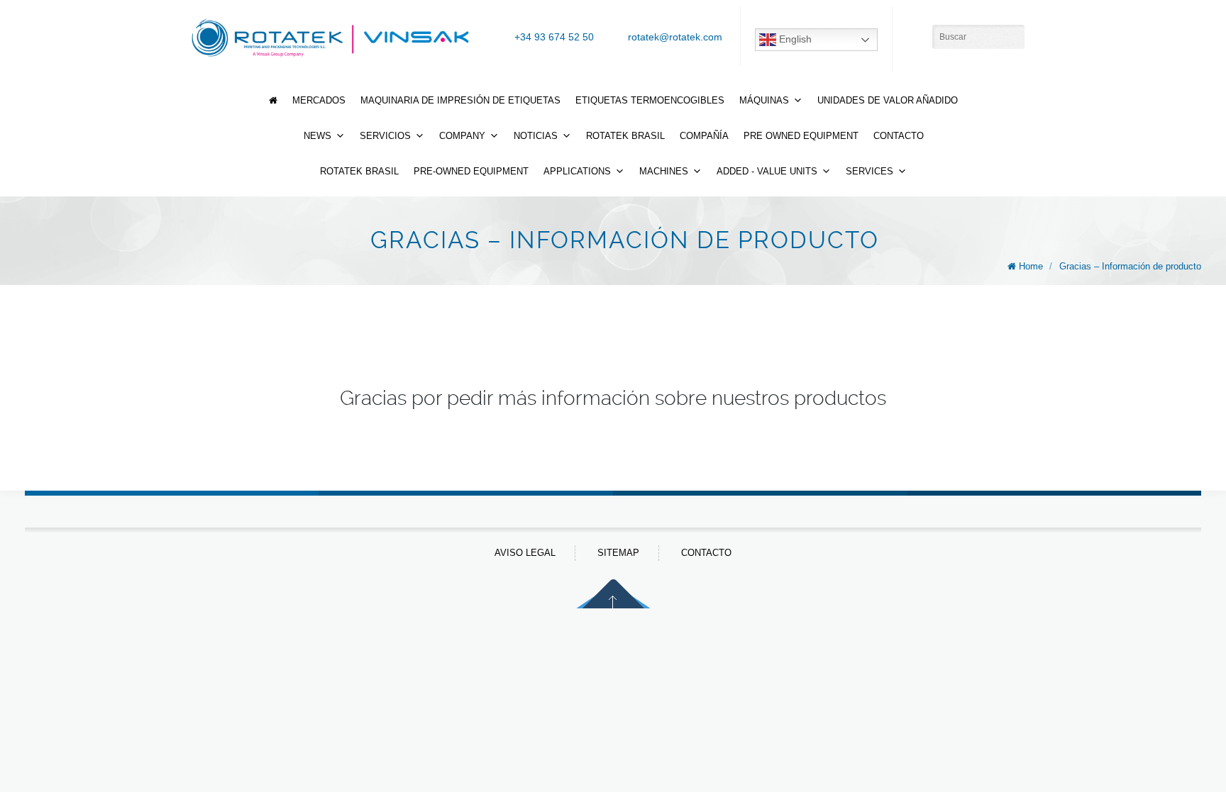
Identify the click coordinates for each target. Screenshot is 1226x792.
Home (1031, 266)
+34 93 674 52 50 (554, 37)
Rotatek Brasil (625, 135)
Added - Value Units (767, 171)
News (317, 135)
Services (869, 171)
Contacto (898, 135)
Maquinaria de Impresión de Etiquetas (460, 100)
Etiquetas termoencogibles (649, 100)
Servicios (385, 135)
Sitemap (618, 552)
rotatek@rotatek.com (675, 37)
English (794, 39)
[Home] (273, 100)
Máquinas (764, 100)
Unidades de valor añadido (887, 100)
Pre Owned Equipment (801, 135)
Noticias (536, 135)
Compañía (704, 135)
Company (462, 135)
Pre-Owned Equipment (471, 171)
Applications (577, 171)
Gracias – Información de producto (1130, 266)
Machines (663, 171)
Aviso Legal (525, 552)
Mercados (319, 100)
